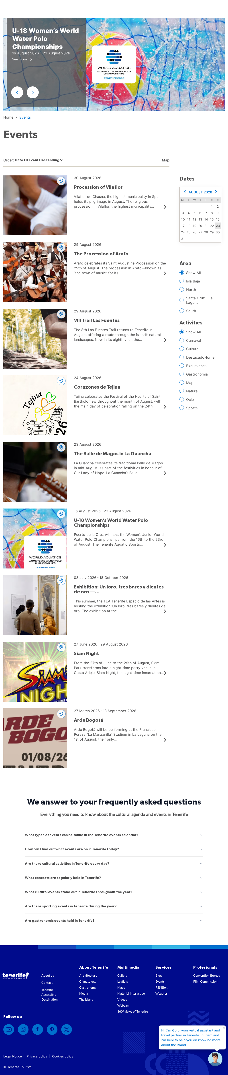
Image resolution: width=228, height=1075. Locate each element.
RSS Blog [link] (161, 987)
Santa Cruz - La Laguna (199, 300)
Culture (192, 349)
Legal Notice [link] (12, 1056)
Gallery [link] (122, 975)
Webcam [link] (123, 1005)
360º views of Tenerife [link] (132, 1011)
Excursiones (196, 366)
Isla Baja (193, 281)
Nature (191, 391)
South (191, 311)
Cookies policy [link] (62, 1056)
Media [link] (83, 993)
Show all (193, 272)
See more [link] (20, 59)
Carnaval (193, 340)
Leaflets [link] (122, 981)
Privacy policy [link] (37, 1056)
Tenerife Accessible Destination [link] (49, 994)
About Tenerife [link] (93, 968)
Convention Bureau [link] (206, 975)
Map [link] (165, 160)
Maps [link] (121, 987)
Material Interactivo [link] (131, 993)
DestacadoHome (200, 357)
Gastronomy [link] (87, 987)
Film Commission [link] (205, 981)
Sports (191, 408)
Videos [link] (122, 999)
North (191, 289)
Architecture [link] (88, 975)
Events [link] (160, 981)
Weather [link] (161, 993)
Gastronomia (197, 374)
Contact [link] (47, 982)
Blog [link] (158, 975)
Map (189, 382)
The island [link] (86, 999)
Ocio (190, 399)
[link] (8, 117)
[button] (17, 92)
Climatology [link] (87, 981)
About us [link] (47, 975)
